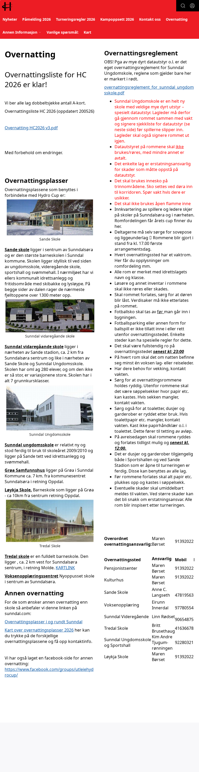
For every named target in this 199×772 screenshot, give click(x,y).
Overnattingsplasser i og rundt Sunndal (43, 622)
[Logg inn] (192, 5)
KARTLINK (65, 568)
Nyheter (10, 19)
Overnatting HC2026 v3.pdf (31, 128)
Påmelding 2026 (36, 19)
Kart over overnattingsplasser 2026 (39, 630)
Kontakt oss (150, 19)
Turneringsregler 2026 (75, 19)
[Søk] (183, 5)
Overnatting (177, 19)
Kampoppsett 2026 (117, 19)
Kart (87, 32)
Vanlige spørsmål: (63, 32)
